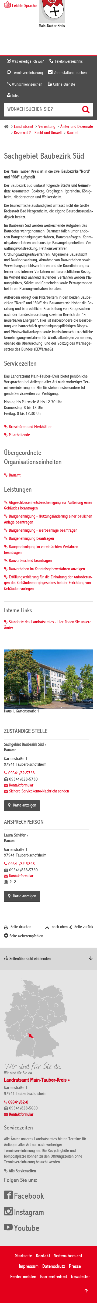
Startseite (23, 1256)
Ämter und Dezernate (76, 127)
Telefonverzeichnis (68, 61)
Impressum (29, 1266)
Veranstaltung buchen (70, 73)
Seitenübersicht (68, 1256)
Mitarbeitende (19, 435)
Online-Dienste (63, 84)
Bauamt (72, 133)
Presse (75, 1266)
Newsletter (80, 1276)
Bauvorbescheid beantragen (30, 561)
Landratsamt (23, 127)
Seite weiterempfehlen (25, 936)
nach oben (59, 927)
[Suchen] (86, 109)
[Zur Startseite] (52, 14)
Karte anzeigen (24, 806)
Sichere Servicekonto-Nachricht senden (39, 791)
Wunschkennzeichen (26, 84)
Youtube (26, 1229)
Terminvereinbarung (27, 73)
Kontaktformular (21, 786)
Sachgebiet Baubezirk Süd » (25, 745)
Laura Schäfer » (16, 836)
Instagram (29, 1213)
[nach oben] (86, 1290)
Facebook (29, 1196)
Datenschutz (53, 1266)
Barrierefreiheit (53, 1276)
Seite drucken (20, 927)
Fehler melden (23, 1276)
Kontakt (43, 1256)
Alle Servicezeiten (22, 1171)
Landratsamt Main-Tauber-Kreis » (37, 1080)
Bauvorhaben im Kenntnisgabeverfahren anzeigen (47, 569)
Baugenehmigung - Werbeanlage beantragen (43, 531)
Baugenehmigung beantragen (31, 539)
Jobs (15, 96)
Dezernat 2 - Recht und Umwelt (38, 133)
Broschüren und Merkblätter (30, 427)
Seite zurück (83, 927)
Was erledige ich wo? (27, 61)
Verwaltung (46, 127)
